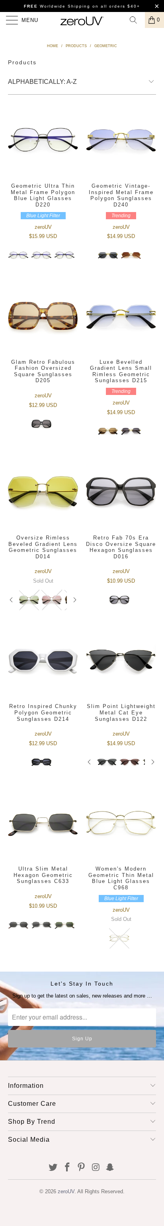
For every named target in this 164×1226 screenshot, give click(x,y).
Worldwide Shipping (57, 6)
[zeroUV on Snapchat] (110, 1168)
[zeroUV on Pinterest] (82, 1168)
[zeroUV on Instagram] (96, 1168)
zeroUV (66, 1191)
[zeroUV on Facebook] (67, 1168)
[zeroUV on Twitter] (53, 1168)
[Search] (136, 20)
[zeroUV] (82, 20)
